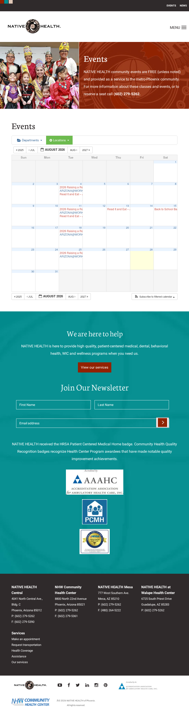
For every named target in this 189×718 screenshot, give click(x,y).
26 (104, 249)
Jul (32, 150)
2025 (20, 150)
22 (175, 227)
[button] (154, 296)
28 (151, 249)
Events (171, 5)
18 (80, 227)
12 (104, 205)
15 (175, 205)
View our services (94, 367)
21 (151, 227)
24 (56, 249)
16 (32, 227)
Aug (73, 150)
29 (175, 249)
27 (127, 249)
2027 (85, 150)
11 (80, 205)
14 (151, 205)
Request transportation (26, 645)
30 (32, 271)
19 (104, 227)
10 (56, 205)
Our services (20, 662)
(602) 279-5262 (25, 616)
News (183, 5)
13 (127, 205)
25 (80, 249)
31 (56, 271)
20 (127, 227)
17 (56, 227)
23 (32, 249)
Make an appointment (26, 639)
